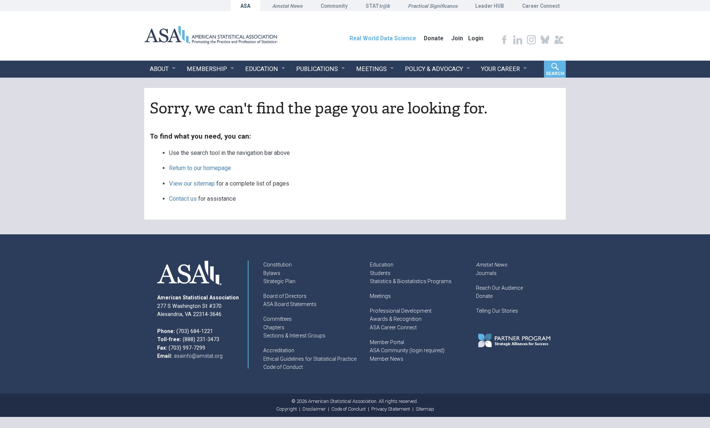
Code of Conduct (283, 367)
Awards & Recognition (396, 319)
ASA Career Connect (393, 327)
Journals (486, 273)
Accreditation (278, 350)
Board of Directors (285, 296)
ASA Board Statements (290, 304)
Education (381, 265)
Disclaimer (314, 409)
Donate (484, 296)
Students (380, 273)
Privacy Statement (390, 409)
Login (475, 38)
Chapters (273, 327)
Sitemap (425, 409)
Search (555, 73)
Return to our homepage (200, 167)
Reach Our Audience (499, 288)
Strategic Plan (279, 281)
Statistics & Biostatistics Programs (411, 281)
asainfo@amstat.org (198, 356)
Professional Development (401, 311)
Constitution (277, 265)
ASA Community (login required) (407, 350)
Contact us (183, 198)
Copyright (286, 409)
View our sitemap (192, 183)
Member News (386, 359)
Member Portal (387, 342)
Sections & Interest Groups (294, 336)
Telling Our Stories (497, 311)
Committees (277, 319)
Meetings (380, 296)
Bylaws (271, 273)
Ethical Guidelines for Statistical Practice (309, 359)
